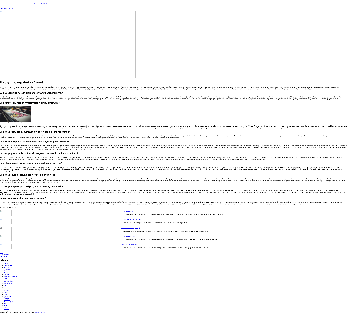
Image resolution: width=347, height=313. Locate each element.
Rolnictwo (7, 291)
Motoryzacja (8, 280)
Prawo (6, 287)
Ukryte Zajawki (9, 302)
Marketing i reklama (10, 276)
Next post (3, 256)
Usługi (2, 253)
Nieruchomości (9, 282)
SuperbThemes (39, 312)
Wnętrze (6, 307)
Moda (6, 278)
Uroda (6, 303)
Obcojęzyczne (8, 283)
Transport (7, 298)
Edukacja (7, 269)
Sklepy (6, 292)
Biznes (6, 264)
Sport (6, 294)
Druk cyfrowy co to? (128, 236)
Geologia (7, 271)
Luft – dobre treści (40, 3)
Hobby (6, 273)
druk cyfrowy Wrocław (129, 244)
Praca (6, 285)
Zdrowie (6, 309)
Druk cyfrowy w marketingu (131, 219)
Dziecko (6, 267)
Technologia (8, 296)
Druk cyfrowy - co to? (129, 211)
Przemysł (7, 289)
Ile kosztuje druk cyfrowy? (130, 228)
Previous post (4, 254)
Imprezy (6, 274)
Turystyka (7, 300)
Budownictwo (8, 265)
